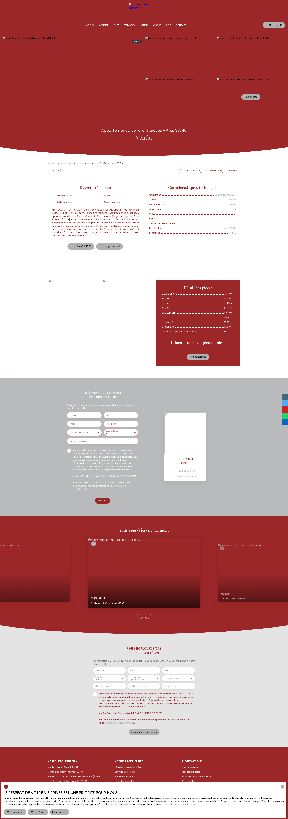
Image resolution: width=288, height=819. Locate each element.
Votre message (78, 441)
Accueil (90, 25)
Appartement (64, 163)
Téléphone (112, 424)
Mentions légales (191, 771)
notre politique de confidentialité (179, 804)
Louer (116, 25)
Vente (51, 163)
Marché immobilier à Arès (129, 767)
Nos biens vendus (124, 781)
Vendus (157, 25)
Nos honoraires (190, 767)
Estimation (130, 25)
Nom (108, 415)
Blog (168, 25)
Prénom (74, 415)
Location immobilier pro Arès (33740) (68, 781)
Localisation (171, 678)
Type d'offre (100, 677)
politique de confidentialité (119, 722)
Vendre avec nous (125, 776)
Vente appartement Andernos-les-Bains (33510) (74, 776)
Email (72, 424)
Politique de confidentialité (196, 776)
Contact (181, 25)
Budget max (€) (104, 686)
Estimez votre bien (125, 771)
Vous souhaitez (112, 431)
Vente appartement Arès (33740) (66, 771)
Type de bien (135, 677)
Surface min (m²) (139, 686)
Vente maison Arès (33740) (63, 767)
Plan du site (188, 781)
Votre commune (79, 432)
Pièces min (170, 686)
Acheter (103, 25)
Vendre (144, 25)
